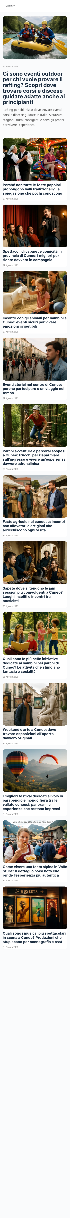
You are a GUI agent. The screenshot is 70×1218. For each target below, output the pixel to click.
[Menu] (64, 5)
